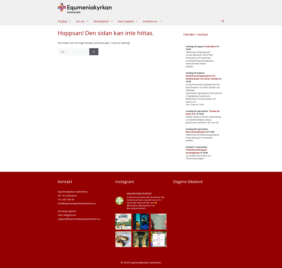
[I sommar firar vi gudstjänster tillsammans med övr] (159, 239)
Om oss (80, 21)
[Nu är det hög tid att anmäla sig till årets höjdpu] (123, 222)
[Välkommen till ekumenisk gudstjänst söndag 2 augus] (123, 239)
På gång (62, 21)
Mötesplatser (101, 21)
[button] (223, 21)
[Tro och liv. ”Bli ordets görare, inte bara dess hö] (141, 222)
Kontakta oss (150, 21)
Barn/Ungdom (126, 21)
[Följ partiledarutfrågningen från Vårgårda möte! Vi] (159, 222)
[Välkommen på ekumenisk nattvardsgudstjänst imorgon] (141, 239)
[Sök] (93, 51)
